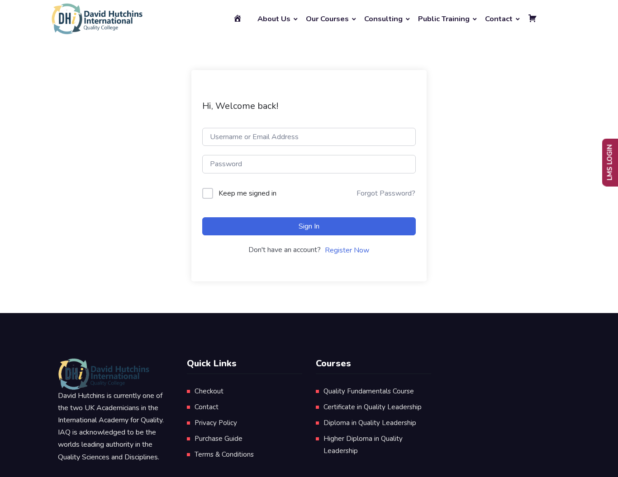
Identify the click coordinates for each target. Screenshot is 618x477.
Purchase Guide (218, 438)
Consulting (383, 19)
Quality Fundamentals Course (368, 391)
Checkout (209, 391)
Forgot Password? (386, 193)
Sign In (309, 226)
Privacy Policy (216, 422)
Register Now (347, 250)
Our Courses (327, 19)
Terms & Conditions (224, 454)
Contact (499, 19)
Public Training (444, 19)
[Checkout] (534, 19)
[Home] (239, 19)
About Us (273, 19)
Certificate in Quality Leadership (372, 407)
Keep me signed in (247, 193)
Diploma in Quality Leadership (369, 422)
